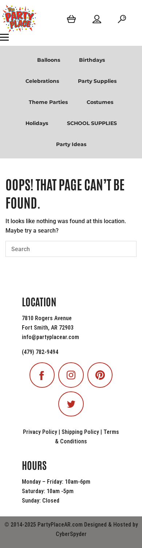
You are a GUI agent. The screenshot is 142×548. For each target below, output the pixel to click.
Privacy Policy (40, 431)
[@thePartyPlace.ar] (71, 375)
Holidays (36, 123)
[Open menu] (4, 37)
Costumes (100, 102)
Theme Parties (48, 102)
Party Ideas (71, 144)
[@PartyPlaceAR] (42, 375)
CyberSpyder (71, 534)
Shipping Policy (80, 431)
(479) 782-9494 (40, 351)
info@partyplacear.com (50, 337)
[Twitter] (71, 404)
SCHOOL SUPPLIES (92, 123)
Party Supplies (97, 81)
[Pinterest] (100, 375)
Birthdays (92, 60)
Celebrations (42, 81)
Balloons (48, 60)
